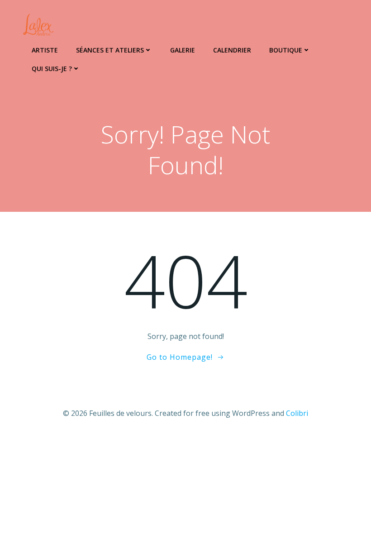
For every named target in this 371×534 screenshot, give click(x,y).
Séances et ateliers (110, 50)
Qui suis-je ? (52, 68)
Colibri (297, 413)
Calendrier (232, 50)
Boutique (285, 50)
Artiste (45, 50)
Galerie (182, 50)
